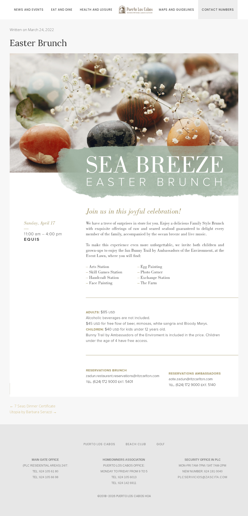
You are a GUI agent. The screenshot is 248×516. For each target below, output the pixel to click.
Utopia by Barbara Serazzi (33, 411)
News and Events (29, 10)
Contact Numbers (218, 10)
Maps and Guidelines (176, 10)
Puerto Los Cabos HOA (133, 496)
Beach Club (136, 444)
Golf (160, 444)
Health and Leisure (96, 10)
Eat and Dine (61, 10)
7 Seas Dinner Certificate (32, 405)
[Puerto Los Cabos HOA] (135, 7)
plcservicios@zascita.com (202, 477)
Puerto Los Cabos (99, 444)
